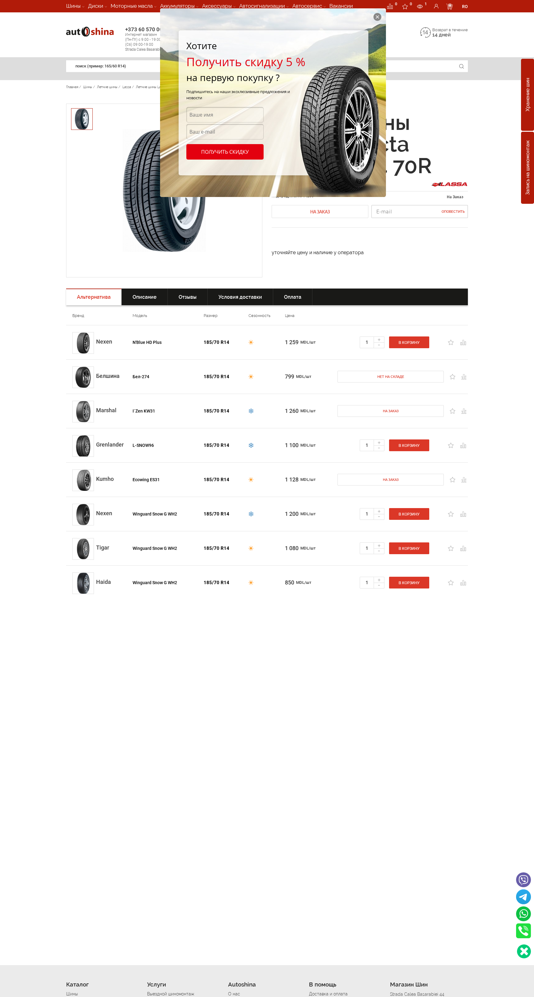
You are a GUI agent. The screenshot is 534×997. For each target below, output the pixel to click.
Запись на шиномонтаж (528, 168)
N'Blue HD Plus (147, 342)
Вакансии (341, 6)
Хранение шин (528, 95)
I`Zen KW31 (144, 411)
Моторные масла (132, 6)
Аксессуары (217, 6)
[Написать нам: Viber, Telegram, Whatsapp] (524, 951)
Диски (95, 6)
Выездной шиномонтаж (170, 993)
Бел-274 (141, 376)
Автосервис (307, 6)
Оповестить (453, 212)
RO (465, 6)
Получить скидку (225, 151)
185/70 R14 (216, 342)
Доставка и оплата (328, 993)
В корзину (409, 342)
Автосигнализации (262, 6)
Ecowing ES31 (146, 479)
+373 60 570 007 (146, 39)
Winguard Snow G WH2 (155, 513)
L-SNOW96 (143, 445)
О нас (234, 993)
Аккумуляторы (177, 6)
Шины (73, 6)
